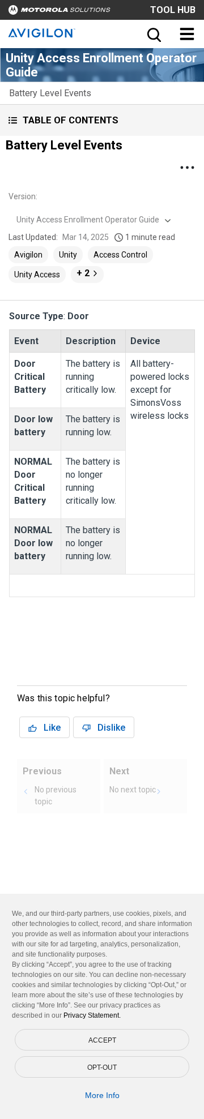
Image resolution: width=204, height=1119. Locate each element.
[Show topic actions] (187, 167)
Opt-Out (102, 1067)
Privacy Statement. (92, 1015)
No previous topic (55, 795)
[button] (102, 120)
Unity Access (37, 274)
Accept (102, 1040)
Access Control (120, 254)
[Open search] (153, 33)
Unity (68, 254)
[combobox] (92, 219)
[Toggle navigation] (187, 33)
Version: (22, 196)
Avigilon (28, 254)
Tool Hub (173, 10)
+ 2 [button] (83, 273)
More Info (102, 1095)
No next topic (132, 789)
